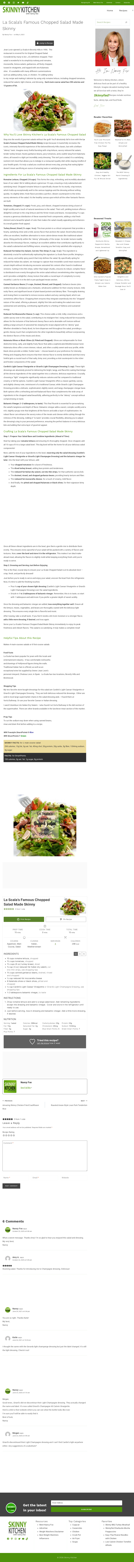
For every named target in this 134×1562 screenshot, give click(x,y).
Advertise (109, 2)
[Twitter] (18, 3)
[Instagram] (14, 3)
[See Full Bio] (31, 1087)
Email (36, 1178)
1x (76, 954)
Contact (118, 2)
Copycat (76, 1525)
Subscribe (127, 2)
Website (65, 1178)
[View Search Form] (132, 10)
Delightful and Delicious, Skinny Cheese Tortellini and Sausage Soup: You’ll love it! (123, 283)
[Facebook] (4, 3)
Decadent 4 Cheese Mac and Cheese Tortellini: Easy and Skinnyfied (122, 245)
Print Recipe (25, 919)
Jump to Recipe (46, 43)
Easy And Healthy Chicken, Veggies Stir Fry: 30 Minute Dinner (102, 175)
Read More (99, 106)
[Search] (126, 22)
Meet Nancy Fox (98, 2)
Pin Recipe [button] (67, 919)
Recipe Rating (8, 1132)
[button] (5, 909)
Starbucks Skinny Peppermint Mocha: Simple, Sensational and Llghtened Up (102, 245)
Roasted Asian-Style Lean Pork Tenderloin (69, 1103)
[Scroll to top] (130, 1541)
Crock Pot (76, 1535)
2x (80, 954)
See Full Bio (26, 1088)
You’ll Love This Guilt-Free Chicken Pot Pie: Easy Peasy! (102, 143)
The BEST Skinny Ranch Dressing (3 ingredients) (123, 175)
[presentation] (102, 128)
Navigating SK (85, 2)
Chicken (75, 1531)
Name (6, 1178)
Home (110, 10)
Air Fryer (76, 1538)
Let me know (43, 1043)
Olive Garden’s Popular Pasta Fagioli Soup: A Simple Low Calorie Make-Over (102, 281)
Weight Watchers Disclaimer (51, 1531)
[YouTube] (23, 3)
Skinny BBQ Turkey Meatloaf (117, 1525)
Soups (75, 1542)
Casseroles (77, 1528)
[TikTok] (28, 3)
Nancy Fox (8, 35)
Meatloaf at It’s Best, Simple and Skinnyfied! (123, 143)
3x (84, 954)
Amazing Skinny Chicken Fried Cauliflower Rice (21, 1105)
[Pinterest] (9, 3)
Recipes (123, 10)
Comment (8, 1143)
